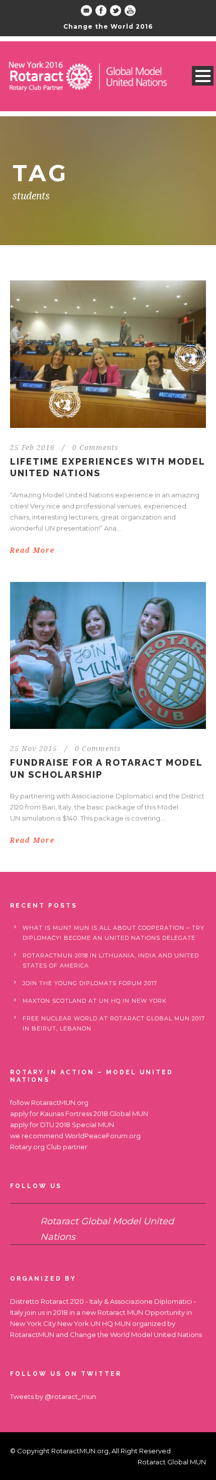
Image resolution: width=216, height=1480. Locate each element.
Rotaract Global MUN (172, 1462)
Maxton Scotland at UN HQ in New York (95, 1000)
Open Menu (202, 76)
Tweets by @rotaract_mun (53, 1396)
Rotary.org (27, 1147)
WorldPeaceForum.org (103, 1136)
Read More (32, 550)
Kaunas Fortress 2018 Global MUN (94, 1113)
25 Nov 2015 (33, 749)
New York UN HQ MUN (94, 1323)
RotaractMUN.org (59, 1102)
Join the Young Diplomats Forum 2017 (90, 983)
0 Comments (95, 447)
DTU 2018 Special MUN (77, 1125)
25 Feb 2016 (32, 447)
